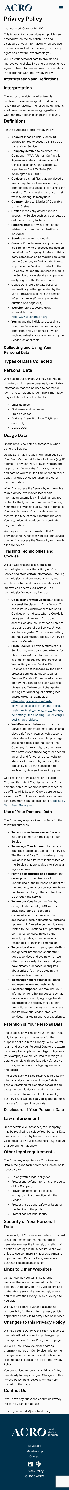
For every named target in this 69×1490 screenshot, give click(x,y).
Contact (34, 1456)
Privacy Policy (35, 1471)
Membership (34, 1451)
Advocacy (34, 1445)
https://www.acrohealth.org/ (30, 317)
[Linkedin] (30, 1464)
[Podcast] (38, 1464)
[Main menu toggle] (61, 7)
